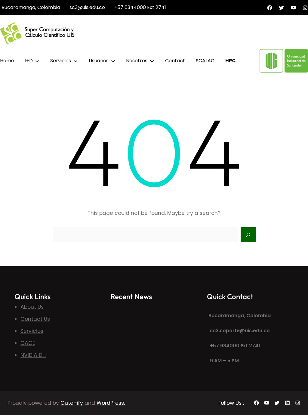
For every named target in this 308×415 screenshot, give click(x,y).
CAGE (27, 343)
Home (7, 60)
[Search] (248, 234)
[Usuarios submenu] (113, 60)
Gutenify (72, 403)
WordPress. (111, 403)
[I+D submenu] (37, 60)
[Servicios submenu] (75, 60)
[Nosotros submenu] (152, 60)
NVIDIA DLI (33, 355)
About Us (32, 307)
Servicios (31, 331)
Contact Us (35, 319)
